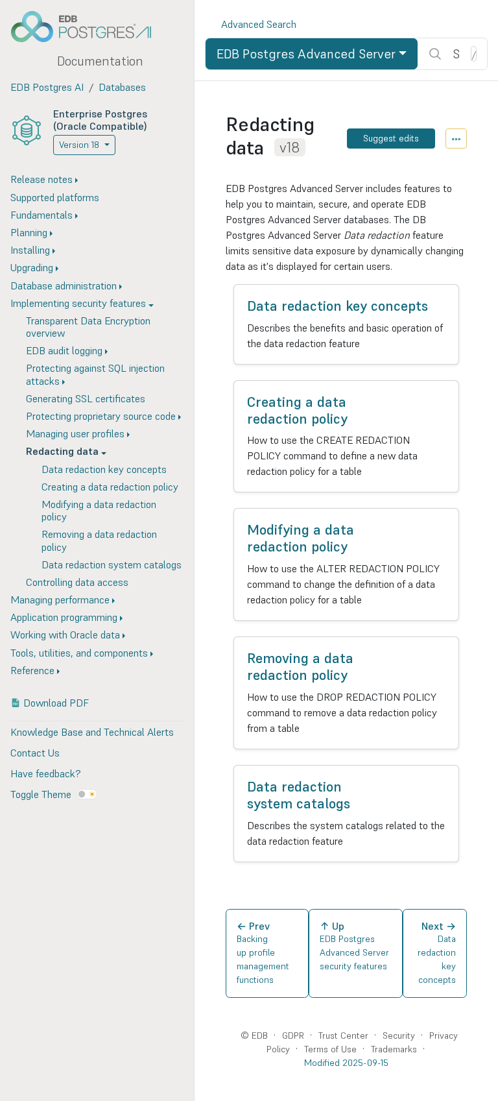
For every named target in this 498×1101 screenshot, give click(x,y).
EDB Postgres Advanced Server (306, 53)
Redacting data (62, 450)
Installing (30, 249)
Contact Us (35, 752)
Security (399, 1035)
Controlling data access (77, 581)
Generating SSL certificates (85, 398)
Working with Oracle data (65, 634)
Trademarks (394, 1049)
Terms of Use (330, 1049)
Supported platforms (54, 197)
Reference (32, 670)
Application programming (63, 617)
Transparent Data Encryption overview (88, 326)
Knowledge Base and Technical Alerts (92, 731)
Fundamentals (41, 214)
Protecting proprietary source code (101, 415)
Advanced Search (258, 24)
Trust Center (343, 1035)
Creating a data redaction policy (110, 486)
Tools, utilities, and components (79, 652)
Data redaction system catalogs (112, 564)
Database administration (63, 285)
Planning (28, 232)
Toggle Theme (40, 794)
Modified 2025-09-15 (346, 1063)
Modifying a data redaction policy (99, 510)
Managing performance (60, 599)
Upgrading (31, 267)
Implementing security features (78, 302)
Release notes (41, 179)
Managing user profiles (75, 433)
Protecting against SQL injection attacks (95, 374)
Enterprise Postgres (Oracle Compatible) (100, 119)
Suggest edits (391, 138)
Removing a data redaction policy (99, 540)
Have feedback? (45, 773)
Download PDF (56, 702)
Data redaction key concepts (104, 469)
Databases (122, 86)
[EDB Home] (88, 26)
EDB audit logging (64, 350)
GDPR (293, 1035)
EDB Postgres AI (47, 86)
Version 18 (79, 145)
